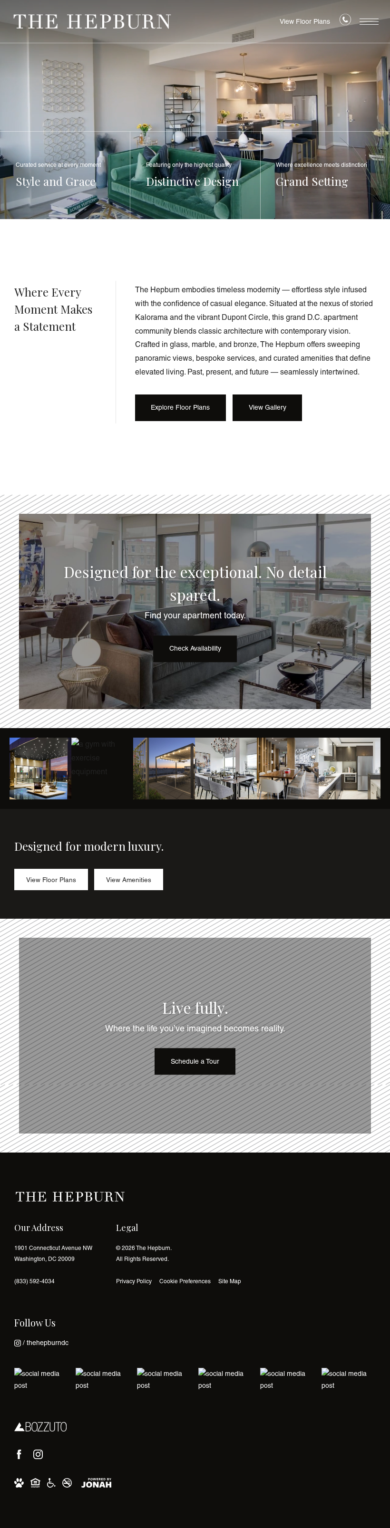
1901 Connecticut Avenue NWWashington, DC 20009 (53, 1253)
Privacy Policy (134, 1281)
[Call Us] (345, 22)
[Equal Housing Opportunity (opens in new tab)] (35, 1482)
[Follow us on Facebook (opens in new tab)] (19, 1454)
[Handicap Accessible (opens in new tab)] (51, 1482)
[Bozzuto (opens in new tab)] (40, 1426)
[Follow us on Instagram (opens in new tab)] (38, 1454)
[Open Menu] (369, 22)
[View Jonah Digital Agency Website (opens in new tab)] (96, 1482)
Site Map (229, 1281)
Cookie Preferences (185, 1281)
